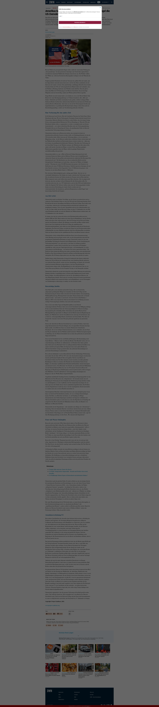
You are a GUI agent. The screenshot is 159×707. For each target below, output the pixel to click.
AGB (74, 27)
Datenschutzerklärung (66, 27)
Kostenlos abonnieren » (80, 22)
